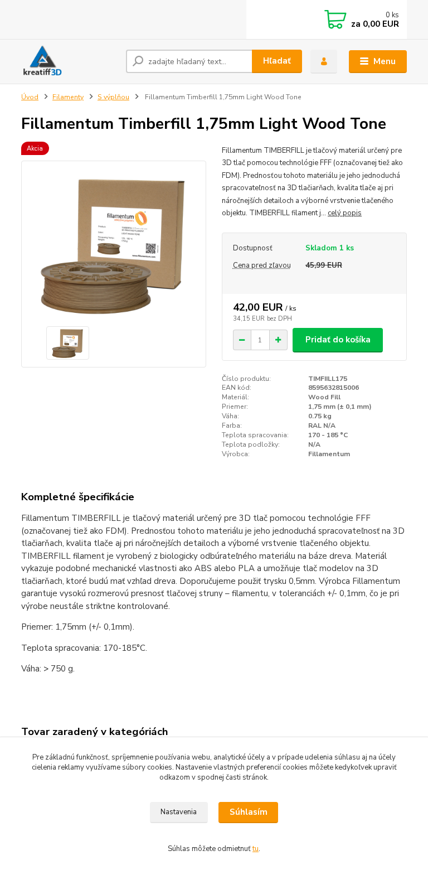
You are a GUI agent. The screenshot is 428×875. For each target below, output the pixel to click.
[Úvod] (69, 61)
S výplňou (113, 97)
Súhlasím (249, 812)
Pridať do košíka (338, 339)
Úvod (29, 97)
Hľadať (277, 60)
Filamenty (68, 97)
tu (255, 849)
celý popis (345, 213)
